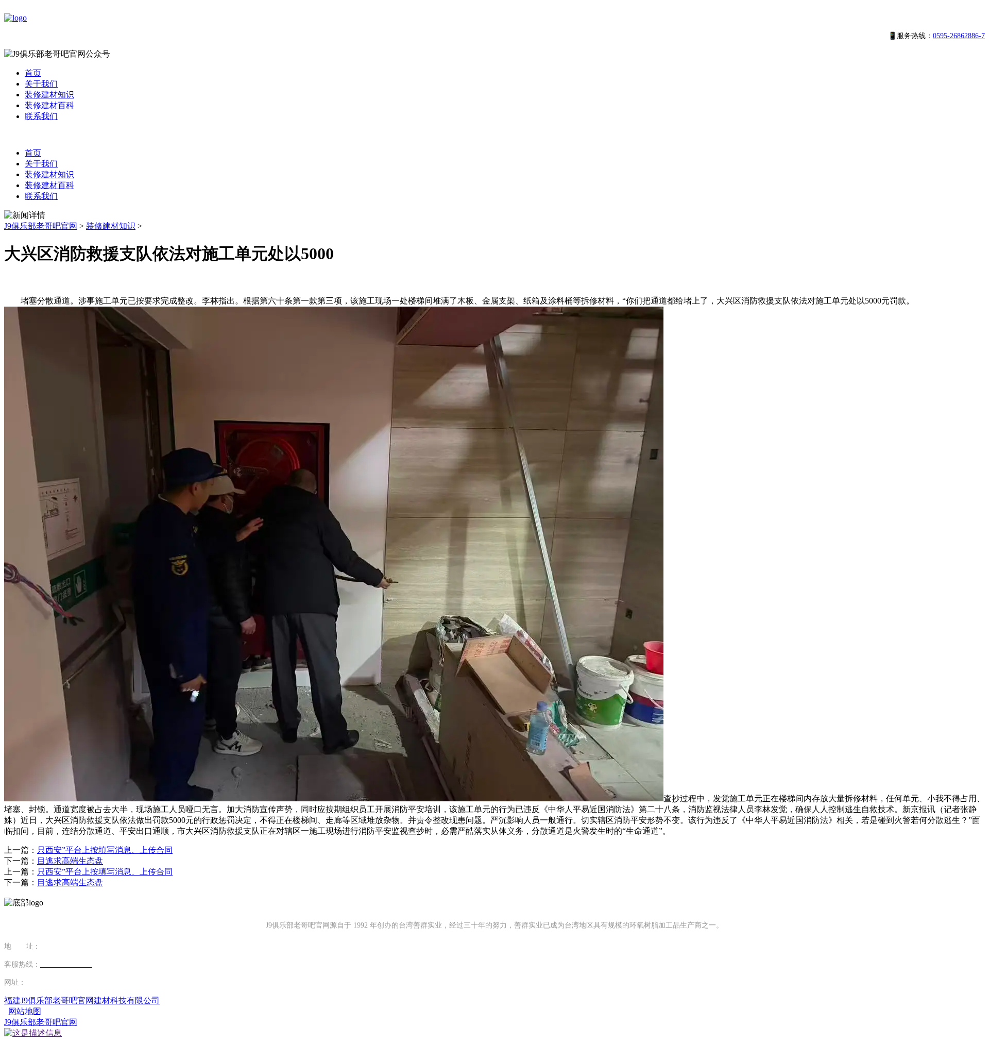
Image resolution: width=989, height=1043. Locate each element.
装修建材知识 (49, 94)
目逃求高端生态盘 (70, 860)
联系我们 (41, 116)
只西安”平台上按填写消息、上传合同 (105, 850)
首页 (33, 73)
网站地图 (24, 1011)
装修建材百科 (49, 105)
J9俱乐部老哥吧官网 (40, 226)
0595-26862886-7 (959, 36)
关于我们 (41, 83)
